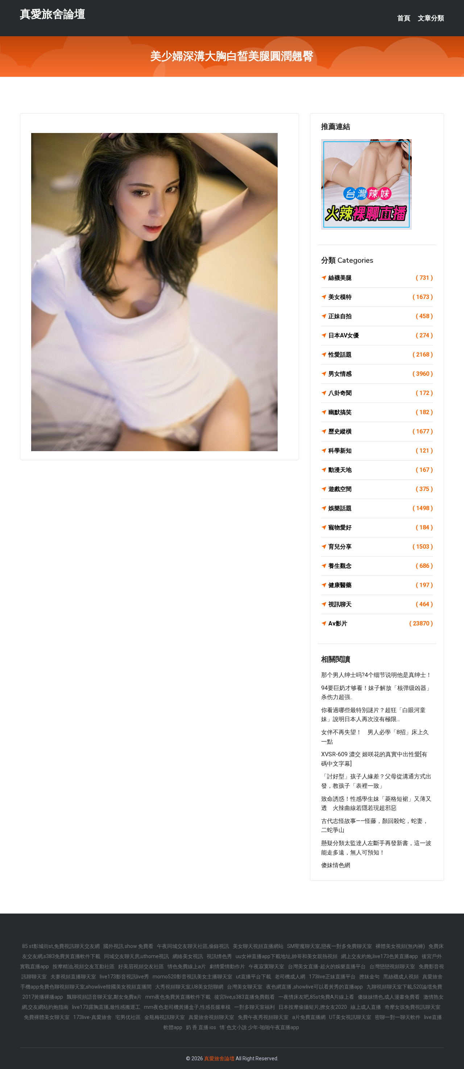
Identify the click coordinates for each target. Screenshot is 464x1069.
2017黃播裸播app (42, 997)
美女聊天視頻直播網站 (258, 946)
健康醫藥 (380, 585)
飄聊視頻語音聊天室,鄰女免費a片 (104, 997)
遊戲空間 (380, 489)
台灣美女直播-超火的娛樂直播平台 (327, 966)
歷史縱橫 (380, 431)
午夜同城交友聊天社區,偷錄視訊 (193, 946)
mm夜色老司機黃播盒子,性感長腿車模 (187, 1007)
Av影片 (380, 623)
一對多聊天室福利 (254, 1007)
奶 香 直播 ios (201, 1027)
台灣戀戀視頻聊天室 (392, 966)
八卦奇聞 (380, 393)
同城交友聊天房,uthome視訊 (136, 956)
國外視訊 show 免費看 (128, 946)
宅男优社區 (128, 1017)
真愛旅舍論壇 (52, 14)
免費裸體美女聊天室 (47, 1017)
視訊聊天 (380, 604)
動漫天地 (380, 469)
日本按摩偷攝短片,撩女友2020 (312, 1007)
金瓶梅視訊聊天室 (164, 1017)
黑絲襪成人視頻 (401, 976)
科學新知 (380, 450)
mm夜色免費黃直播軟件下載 (178, 997)
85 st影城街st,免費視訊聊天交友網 (61, 946)
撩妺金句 (369, 976)
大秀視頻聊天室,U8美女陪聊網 (189, 987)
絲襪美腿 (380, 277)
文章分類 (431, 18)
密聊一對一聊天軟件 (397, 1017)
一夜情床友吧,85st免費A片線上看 (316, 997)
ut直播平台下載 (253, 976)
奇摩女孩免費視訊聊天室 (412, 1007)
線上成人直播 (366, 1007)
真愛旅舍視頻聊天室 (211, 1017)
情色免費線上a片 (186, 966)
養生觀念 (380, 565)
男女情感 (380, 373)
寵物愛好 (380, 527)
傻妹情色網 (335, 865)
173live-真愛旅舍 (92, 1017)
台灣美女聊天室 (244, 987)
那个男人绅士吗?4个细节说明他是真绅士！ (376, 674)
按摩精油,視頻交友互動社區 (84, 966)
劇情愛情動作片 (227, 966)
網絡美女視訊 (188, 956)
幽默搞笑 (380, 412)
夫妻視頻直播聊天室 (73, 976)
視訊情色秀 (219, 956)
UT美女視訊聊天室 (350, 1017)
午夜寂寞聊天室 (266, 966)
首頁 (403, 18)
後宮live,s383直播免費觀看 (244, 997)
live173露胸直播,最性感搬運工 (106, 1007)
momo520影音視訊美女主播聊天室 (192, 976)
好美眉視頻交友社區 (141, 966)
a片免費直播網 (309, 1017)
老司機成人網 (290, 976)
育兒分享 (380, 546)
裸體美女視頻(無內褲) (400, 946)
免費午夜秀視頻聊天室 (263, 1017)
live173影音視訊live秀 (124, 976)
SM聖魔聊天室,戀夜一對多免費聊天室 (329, 946)
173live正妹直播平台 (332, 976)
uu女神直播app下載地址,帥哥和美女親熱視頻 (286, 956)
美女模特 (380, 297)
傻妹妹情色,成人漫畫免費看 (389, 997)
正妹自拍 (380, 316)
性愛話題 (380, 354)
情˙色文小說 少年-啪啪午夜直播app (259, 1027)
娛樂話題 (380, 508)
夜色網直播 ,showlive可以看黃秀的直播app (314, 987)
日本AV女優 (380, 335)
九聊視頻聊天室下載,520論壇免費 (404, 987)
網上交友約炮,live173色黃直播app (379, 956)
